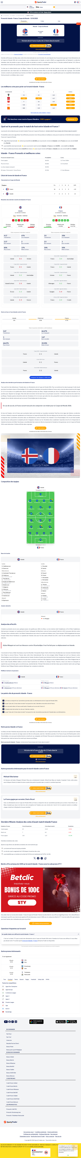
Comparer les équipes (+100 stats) (40, 377)
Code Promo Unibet (11, 1083)
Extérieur (25, 215)
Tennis (16, 979)
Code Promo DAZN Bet (12, 1099)
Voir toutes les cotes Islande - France (40, 112)
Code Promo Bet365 (12, 1092)
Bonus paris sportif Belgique (14, 1049)
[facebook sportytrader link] (9, 1021)
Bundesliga (9, 1012)
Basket (22, 979)
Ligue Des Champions (11, 986)
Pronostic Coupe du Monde (44, 54)
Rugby (27, 979)
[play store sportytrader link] (72, 1021)
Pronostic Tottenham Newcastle (15, 1115)
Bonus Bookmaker (13, 1052)
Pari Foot (8, 1034)
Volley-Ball (41, 979)
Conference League (11, 992)
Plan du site (58, 1136)
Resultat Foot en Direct (12, 1043)
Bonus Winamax (10, 1063)
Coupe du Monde (20, 15)
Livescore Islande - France (29, 940)
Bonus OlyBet (10, 1069)
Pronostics (7, 15)
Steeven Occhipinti (18, 54)
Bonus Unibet (10, 1057)
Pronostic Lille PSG (11, 1109)
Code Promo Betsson (12, 1102)
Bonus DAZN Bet (11, 1072)
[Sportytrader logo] (40, 1122)
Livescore (9, 1040)
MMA (47, 979)
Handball (33, 979)
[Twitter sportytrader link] (12, 1021)
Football (13, 15)
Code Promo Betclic (11, 1086)
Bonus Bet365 (10, 1066)
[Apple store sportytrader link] (61, 1021)
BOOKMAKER (10, 1029)
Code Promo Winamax (12, 1089)
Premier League (10, 1002)
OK (68, 1155)
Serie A (7, 1008)
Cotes (42, 21)
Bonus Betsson (10, 1076)
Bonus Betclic (10, 1060)
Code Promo (10, 1078)
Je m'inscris (71, 119)
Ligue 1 (7, 996)
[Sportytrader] (1, 15)
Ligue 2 (7, 999)
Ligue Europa (9, 989)
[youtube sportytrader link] (6, 1021)
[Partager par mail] (42, 858)
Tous (14, 215)
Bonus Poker (9, 1046)
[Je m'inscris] (75, 2)
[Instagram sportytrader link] (15, 1021)
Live (59, 21)
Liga (7, 1005)
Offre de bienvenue (40, 49)
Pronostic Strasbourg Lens (13, 1112)
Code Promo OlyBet (11, 1095)
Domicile (19, 215)
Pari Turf (8, 1037)
